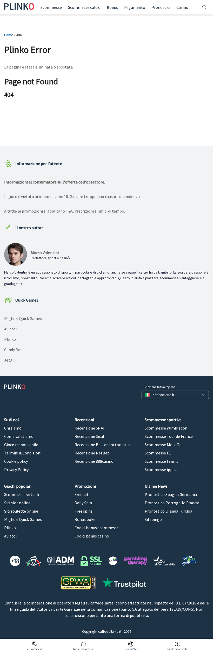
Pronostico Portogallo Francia (172, 502)
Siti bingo (153, 519)
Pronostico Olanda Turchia (168, 511)
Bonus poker (86, 519)
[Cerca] (205, 7)
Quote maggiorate (177, 649)
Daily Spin (83, 502)
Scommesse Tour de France (169, 436)
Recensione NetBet (92, 452)
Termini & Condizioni (22, 452)
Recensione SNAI (89, 428)
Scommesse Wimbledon (166, 428)
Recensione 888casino (94, 461)
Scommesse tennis (161, 461)
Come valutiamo (19, 436)
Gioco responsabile (21, 444)
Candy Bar (13, 349)
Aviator (10, 328)
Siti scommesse (34, 649)
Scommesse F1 (158, 452)
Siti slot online (17, 502)
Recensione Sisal (89, 436)
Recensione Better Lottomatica (103, 444)
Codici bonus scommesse (97, 527)
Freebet (82, 494)
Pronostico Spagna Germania (171, 494)
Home (8, 34)
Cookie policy (16, 461)
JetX (8, 360)
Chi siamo (13, 428)
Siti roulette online (21, 511)
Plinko (10, 339)
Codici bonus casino (92, 536)
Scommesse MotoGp (163, 444)
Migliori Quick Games (23, 318)
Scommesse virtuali (21, 494)
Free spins (83, 511)
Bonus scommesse (83, 649)
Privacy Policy (16, 469)
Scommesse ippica (161, 469)
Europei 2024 (131, 649)
